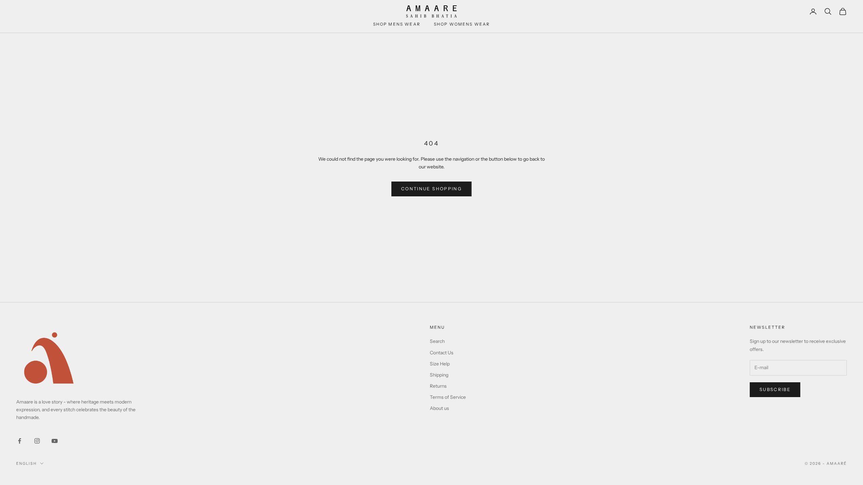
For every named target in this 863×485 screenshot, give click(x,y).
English (26, 463)
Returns (438, 386)
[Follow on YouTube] (54, 441)
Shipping (439, 375)
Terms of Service (448, 397)
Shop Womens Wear (462, 24)
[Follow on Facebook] (19, 441)
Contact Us (441, 353)
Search (437, 341)
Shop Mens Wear (396, 24)
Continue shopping (431, 188)
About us (439, 408)
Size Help (440, 364)
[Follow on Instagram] (37, 441)
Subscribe (775, 389)
